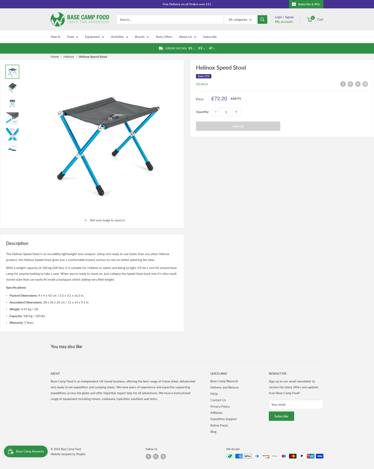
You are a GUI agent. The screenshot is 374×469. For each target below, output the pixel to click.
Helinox (69, 56)
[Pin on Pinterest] (350, 84)
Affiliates (216, 412)
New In (55, 36)
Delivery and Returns (224, 387)
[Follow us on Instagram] (163, 456)
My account (284, 22)
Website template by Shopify (68, 454)
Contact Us (218, 400)
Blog (213, 431)
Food (70, 36)
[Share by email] (365, 84)
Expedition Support (223, 419)
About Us (185, 36)
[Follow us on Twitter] (156, 456)
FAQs (214, 393)
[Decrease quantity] (216, 112)
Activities (117, 36)
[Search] (262, 19)
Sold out (238, 126)
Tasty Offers (164, 36)
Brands (140, 36)
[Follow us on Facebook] (148, 456)
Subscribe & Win (309, 4)
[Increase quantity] (236, 112)
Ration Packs (219, 425)
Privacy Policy (220, 406)
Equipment (92, 36)
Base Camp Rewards (224, 381)
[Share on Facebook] (343, 84)
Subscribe (210, 36)
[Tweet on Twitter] (358, 84)
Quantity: (202, 111)
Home (55, 56)
